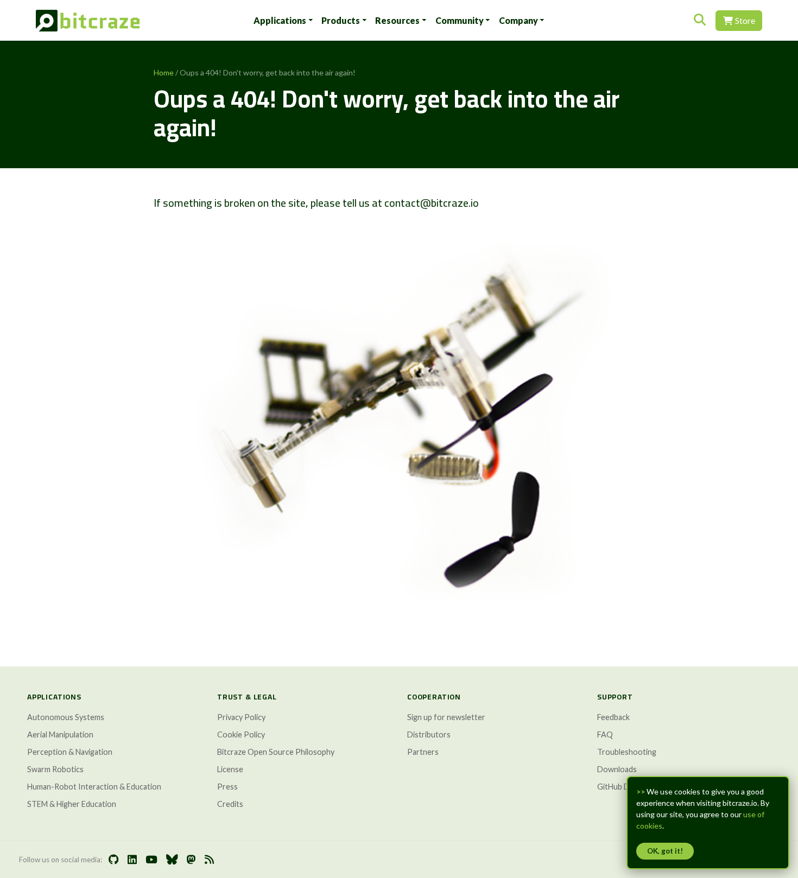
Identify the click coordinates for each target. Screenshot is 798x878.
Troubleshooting (626, 751)
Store (744, 20)
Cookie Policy (241, 734)
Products (340, 20)
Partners (423, 751)
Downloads (617, 769)
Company (518, 20)
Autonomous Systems (65, 717)
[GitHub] (114, 860)
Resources (397, 20)
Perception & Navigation (69, 751)
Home (164, 72)
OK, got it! (665, 851)
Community (459, 20)
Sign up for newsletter (446, 717)
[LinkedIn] (132, 860)
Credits (230, 804)
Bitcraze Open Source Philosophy (275, 751)
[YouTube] (151, 860)
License (230, 769)
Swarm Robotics (55, 769)
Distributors (429, 734)
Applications (280, 20)
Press (227, 786)
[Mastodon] (191, 860)
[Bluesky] (172, 860)
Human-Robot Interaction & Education (94, 786)
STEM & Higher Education (71, 804)
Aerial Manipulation (60, 734)
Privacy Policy (241, 717)
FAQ (605, 734)
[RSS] (209, 860)
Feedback (613, 717)
